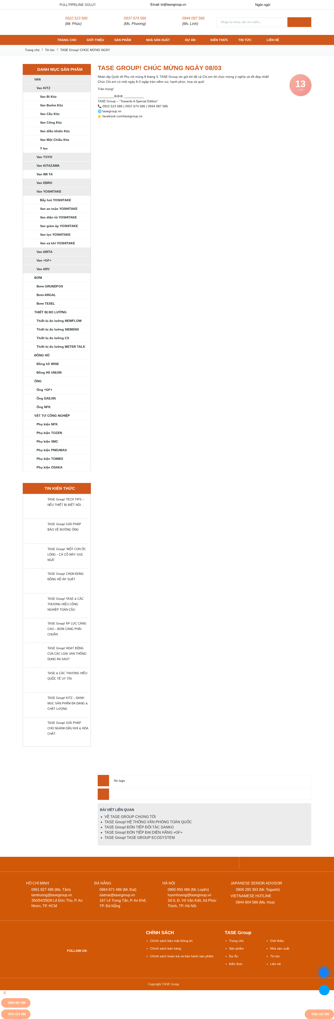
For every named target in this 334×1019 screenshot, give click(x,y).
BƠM (38, 277)
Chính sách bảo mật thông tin (171, 941)
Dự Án (233, 956)
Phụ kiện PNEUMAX (52, 450)
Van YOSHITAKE (49, 191)
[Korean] (307, 4)
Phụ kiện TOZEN (49, 433)
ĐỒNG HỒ (42, 355)
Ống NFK (44, 407)
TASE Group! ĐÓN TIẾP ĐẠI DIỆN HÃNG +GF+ (143, 832)
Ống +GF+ (44, 390)
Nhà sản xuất (158, 40)
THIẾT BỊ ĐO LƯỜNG (50, 312)
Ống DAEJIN (46, 398)
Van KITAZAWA (48, 165)
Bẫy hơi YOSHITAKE (55, 200)
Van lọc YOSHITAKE (55, 234)
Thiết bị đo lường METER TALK (61, 346)
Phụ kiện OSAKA (49, 467)
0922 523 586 (76, 18)
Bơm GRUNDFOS (50, 286)
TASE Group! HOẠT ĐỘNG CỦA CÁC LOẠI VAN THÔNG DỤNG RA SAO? (66, 654)
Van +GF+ (44, 260)
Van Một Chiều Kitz (54, 140)
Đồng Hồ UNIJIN (49, 372)
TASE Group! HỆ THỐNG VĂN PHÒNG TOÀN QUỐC (148, 822)
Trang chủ (66, 40)
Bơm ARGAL (46, 295)
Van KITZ (43, 88)
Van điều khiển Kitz (55, 131)
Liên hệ (273, 40)
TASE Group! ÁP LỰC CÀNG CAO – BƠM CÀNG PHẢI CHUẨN (66, 629)
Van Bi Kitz (48, 96)
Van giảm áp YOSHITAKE (59, 226)
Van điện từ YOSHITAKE (58, 217)
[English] (288, 4)
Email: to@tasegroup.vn (168, 4)
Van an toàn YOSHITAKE (58, 209)
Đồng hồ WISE (48, 364)
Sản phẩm (122, 40)
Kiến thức (219, 40)
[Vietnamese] (278, 4)
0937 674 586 (135, 18)
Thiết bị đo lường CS (53, 338)
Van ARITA (44, 252)
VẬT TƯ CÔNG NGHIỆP (52, 415)
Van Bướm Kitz (51, 105)
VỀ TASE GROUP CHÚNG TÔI (130, 817)
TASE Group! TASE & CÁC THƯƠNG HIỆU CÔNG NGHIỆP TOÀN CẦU (65, 604)
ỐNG (38, 381)
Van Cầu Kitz (50, 114)
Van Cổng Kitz (51, 122)
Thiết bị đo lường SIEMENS (58, 329)
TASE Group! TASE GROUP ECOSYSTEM (140, 838)
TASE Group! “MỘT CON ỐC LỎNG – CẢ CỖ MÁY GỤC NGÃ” (66, 554)
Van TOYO (44, 157)
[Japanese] (297, 4)
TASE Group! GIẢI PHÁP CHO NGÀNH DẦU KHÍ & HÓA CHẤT (67, 728)
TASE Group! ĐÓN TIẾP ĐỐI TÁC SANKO (139, 827)
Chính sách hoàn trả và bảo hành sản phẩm (182, 956)
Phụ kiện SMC (47, 441)
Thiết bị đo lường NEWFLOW (59, 321)
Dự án (190, 40)
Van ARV (43, 269)
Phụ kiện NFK (47, 424)
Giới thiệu (95, 40)
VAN (37, 79)
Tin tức (245, 40)
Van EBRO (44, 183)
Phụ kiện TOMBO (50, 459)
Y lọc (44, 148)
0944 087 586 (193, 18)
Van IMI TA (45, 174)
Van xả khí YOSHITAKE (57, 243)
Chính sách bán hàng (165, 948)
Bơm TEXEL (46, 303)
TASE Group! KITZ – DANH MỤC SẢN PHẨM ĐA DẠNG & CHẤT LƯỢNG (67, 703)
